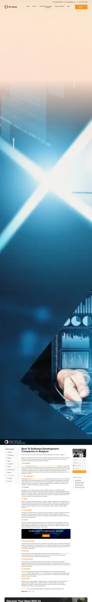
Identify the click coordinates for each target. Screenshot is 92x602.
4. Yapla (8, 461)
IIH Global (23, 466)
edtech (41, 573)
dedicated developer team (38, 478)
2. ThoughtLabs (10, 455)
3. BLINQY (9, 458)
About (28, 6)
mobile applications (64, 553)
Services (34, 6)
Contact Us (48, 7)
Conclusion (9, 481)
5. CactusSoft (10, 463)
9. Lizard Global (10, 475)
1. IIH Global (9, 452)
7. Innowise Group (11, 469)
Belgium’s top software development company (46, 466)
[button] (29, 591)
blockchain (24, 573)
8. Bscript (9, 472)
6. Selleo (9, 466)
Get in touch (24, 588)
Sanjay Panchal (13, 441)
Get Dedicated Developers (45, 6)
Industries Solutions (59, 6)
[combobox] (74, 466)
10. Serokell (9, 478)
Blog (68, 6)
